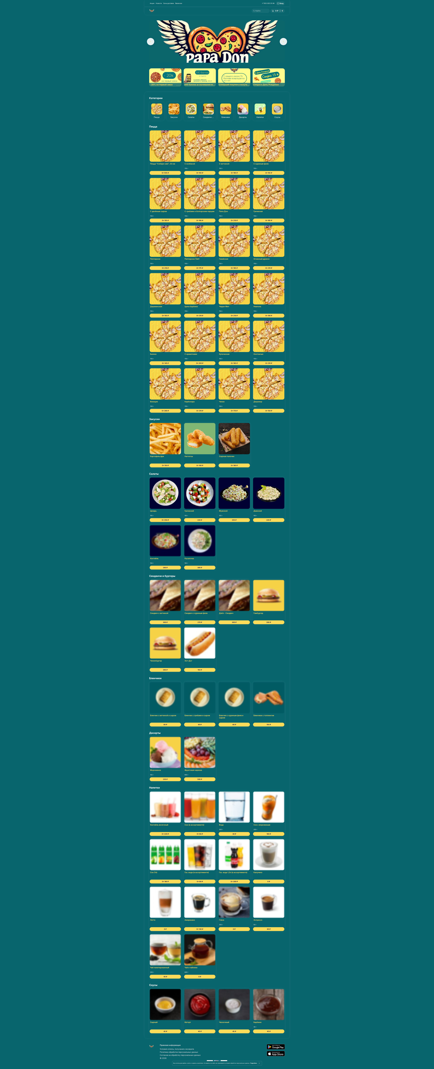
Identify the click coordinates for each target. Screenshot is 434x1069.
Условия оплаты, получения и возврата (177, 1049)
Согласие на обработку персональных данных (180, 1055)
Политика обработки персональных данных (179, 1052)
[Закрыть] (259, 1063)
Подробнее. (253, 1063)
